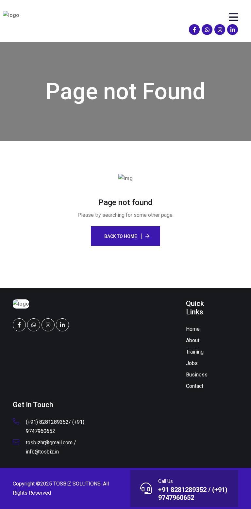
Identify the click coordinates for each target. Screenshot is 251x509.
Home (193, 329)
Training (195, 352)
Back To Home (120, 236)
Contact (194, 386)
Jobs (192, 363)
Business (197, 375)
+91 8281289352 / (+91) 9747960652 (192, 493)
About (192, 340)
